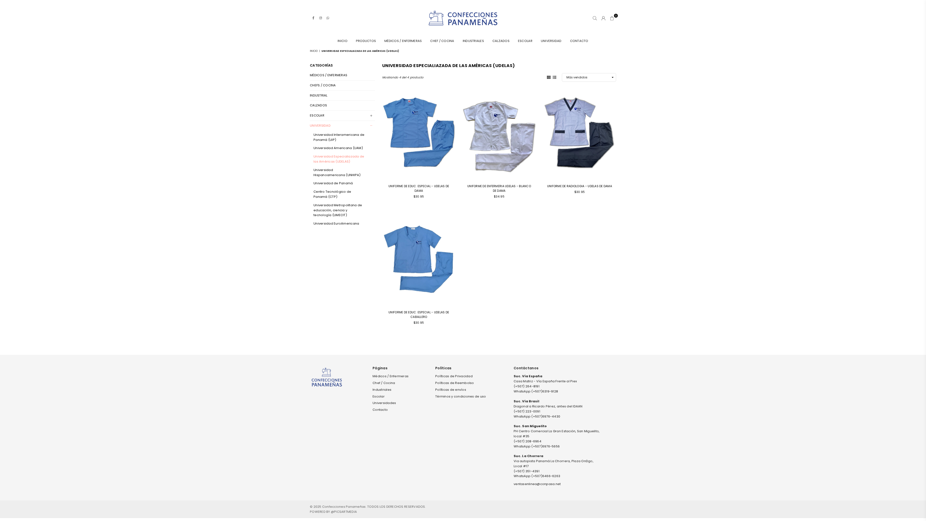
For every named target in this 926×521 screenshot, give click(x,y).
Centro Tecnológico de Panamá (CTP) (332, 194)
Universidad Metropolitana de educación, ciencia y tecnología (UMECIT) (337, 210)
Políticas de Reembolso (454, 383)
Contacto (579, 41)
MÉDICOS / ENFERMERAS (328, 75)
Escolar (525, 41)
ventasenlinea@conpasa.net (537, 484)
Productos (366, 41)
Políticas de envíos (450, 389)
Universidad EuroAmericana (336, 223)
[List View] (554, 77)
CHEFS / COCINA (323, 85)
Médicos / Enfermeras (403, 41)
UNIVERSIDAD (320, 125)
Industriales (473, 41)
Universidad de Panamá (333, 183)
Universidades (384, 403)
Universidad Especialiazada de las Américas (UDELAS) (338, 159)
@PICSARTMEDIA (344, 511)
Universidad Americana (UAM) (338, 148)
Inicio (342, 41)
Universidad (551, 41)
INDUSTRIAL (318, 95)
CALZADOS (501, 41)
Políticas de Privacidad (454, 376)
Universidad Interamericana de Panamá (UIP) (339, 137)
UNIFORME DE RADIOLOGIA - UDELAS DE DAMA (579, 186)
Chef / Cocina (442, 41)
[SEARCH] (595, 18)
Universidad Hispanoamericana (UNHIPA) (337, 172)
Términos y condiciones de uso (460, 396)
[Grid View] (548, 77)
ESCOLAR (317, 115)
